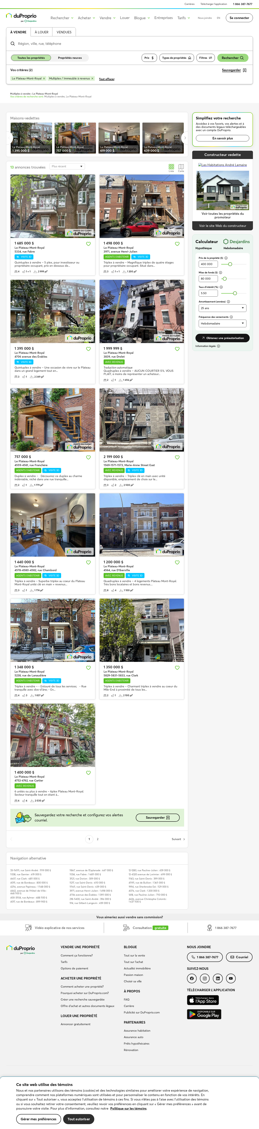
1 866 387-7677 (242, 4)
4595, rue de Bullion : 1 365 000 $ (147, 882)
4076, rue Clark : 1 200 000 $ (144, 890)
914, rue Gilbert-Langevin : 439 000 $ (90, 903)
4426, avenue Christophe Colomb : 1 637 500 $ (148, 900)
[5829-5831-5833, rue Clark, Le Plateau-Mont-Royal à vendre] (142, 630)
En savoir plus (222, 138)
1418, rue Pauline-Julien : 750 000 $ (148, 894)
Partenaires (134, 1022)
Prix (146, 57)
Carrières (189, 3)
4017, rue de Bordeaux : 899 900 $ (28, 901)
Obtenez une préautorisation (225, 338)
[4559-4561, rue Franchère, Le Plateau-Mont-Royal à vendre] (53, 420)
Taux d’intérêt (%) (208, 287)
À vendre (18, 32)
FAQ (127, 999)
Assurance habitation (137, 1030)
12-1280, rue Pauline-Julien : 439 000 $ (149, 870)
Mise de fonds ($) (208, 272)
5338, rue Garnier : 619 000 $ (25, 874)
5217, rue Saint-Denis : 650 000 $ (87, 882)
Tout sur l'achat (133, 962)
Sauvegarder (155, 817)
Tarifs (64, 962)
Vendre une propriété (80, 947)
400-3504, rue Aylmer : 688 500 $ (28, 897)
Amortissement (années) (212, 301)
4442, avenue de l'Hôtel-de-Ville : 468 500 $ (28, 892)
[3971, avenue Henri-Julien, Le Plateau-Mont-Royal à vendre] (142, 206)
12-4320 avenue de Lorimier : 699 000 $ (150, 874)
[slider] (230, 264)
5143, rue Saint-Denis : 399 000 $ (147, 878)
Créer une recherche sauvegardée (83, 999)
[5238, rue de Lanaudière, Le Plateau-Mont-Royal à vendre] (53, 630)
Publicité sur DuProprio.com (142, 1012)
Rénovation (131, 1050)
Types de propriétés (174, 57)
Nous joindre (205, 17)
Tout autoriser (79, 1119)
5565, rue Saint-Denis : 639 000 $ (88, 886)
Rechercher (230, 58)
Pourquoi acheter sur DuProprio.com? (85, 993)
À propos (132, 991)
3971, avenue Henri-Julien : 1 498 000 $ (91, 890)
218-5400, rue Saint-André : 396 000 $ (90, 898)
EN (218, 17)
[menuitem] (91, 958)
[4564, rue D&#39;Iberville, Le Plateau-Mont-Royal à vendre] (142, 525)
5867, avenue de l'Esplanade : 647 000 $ (91, 870)
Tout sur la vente (134, 955)
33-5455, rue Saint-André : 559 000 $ (30, 870)
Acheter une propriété (81, 978)
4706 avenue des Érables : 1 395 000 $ (90, 894)
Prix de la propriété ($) (211, 257)
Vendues (64, 32)
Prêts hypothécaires (136, 1043)
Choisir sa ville (133, 981)
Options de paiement (74, 968)
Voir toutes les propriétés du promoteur (223, 215)
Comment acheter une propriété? (82, 986)
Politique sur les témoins (128, 1108)
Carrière (129, 1006)
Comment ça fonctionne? (77, 955)
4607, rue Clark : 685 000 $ (25, 878)
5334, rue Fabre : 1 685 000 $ (85, 874)
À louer (41, 32)
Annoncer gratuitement (75, 1024)
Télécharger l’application (214, 3)
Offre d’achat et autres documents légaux (87, 1006)
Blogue (130, 947)
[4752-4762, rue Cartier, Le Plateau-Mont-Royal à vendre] (53, 735)
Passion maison (133, 975)
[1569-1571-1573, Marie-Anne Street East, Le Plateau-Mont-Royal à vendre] (142, 420)
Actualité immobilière (137, 968)
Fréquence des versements (213, 316)
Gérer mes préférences (39, 1119)
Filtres (203, 57)
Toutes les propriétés (31, 58)
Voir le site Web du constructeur (222, 226)
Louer (125, 17)
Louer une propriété (79, 1016)
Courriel (242, 957)
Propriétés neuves (70, 58)
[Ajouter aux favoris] (88, 244)
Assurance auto (133, 1037)
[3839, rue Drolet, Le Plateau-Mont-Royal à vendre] (142, 311)
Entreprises (163, 17)
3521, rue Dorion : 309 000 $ (85, 878)
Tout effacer (107, 79)
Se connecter (239, 18)
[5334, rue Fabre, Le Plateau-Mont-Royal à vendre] (53, 206)
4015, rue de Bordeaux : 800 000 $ (29, 882)
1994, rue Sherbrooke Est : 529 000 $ (149, 886)
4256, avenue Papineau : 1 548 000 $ (30, 886)
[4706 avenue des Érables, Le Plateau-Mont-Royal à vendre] (53, 311)
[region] (129, 1103)
